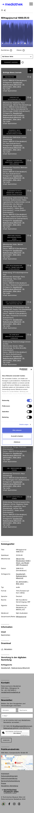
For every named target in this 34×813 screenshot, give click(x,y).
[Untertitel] (25, 43)
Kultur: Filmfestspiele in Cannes (14, 497)
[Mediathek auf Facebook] (9, 804)
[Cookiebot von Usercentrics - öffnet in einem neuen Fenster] (20, 369)
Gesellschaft (17, 82)
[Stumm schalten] (18, 43)
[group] (17, 56)
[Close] (30, 70)
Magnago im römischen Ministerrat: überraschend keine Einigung (14, 162)
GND (28, 561)
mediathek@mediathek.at (10, 692)
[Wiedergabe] (2, 43)
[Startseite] (12, 4)
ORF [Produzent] (22, 565)
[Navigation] (31, 4)
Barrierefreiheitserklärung (10, 781)
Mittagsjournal (21, 616)
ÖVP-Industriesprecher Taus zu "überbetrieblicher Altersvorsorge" (14, 267)
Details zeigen (23, 424)
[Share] (15, 43)
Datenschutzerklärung (9, 778)
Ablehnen (17, 442)
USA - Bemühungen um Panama (14, 469)
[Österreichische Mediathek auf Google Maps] (17, 762)
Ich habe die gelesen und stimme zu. (17, 727)
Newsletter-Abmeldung (9, 786)
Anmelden (6, 740)
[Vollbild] (31, 43)
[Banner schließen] (31, 369)
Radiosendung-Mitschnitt (12, 85)
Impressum (5, 773)
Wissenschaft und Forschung (13, 115)
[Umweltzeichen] (3, 804)
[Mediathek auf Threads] (19, 804)
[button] (28, 43)
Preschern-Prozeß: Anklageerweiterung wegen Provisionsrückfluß (14, 238)
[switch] (29, 406)
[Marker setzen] (21, 43)
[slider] (17, 46)
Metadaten (8, 649)
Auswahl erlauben (17, 436)
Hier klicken (17, 733)
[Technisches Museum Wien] (9, 791)
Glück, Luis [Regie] (22, 563)
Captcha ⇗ (24, 735)
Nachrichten (9, 77)
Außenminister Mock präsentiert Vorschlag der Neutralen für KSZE (14, 192)
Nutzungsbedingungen (9, 776)
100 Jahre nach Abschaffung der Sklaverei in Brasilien (14, 336)
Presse (3, 783)
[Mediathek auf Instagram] (14, 804)
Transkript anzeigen (11, 62)
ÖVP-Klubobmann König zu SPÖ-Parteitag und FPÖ (14, 303)
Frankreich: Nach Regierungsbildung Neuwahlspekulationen (14, 132)
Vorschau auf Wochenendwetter (14, 98)
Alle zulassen (17, 430)
